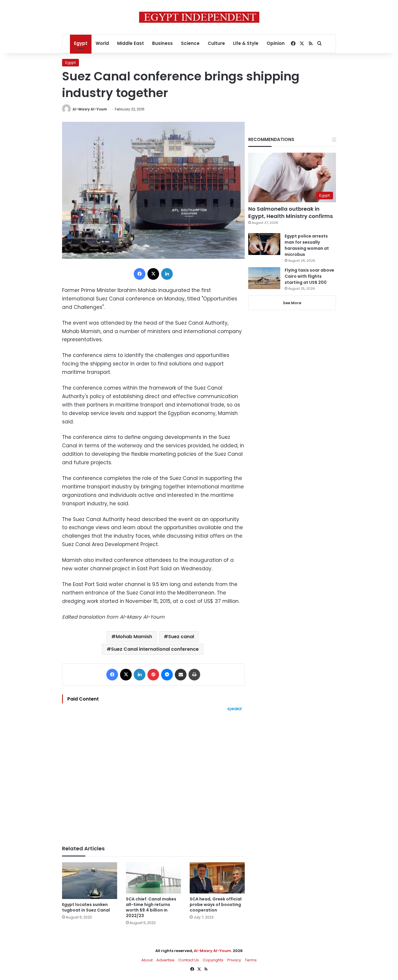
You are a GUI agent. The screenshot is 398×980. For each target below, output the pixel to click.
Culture (216, 43)
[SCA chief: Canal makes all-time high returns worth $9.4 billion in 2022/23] (153, 877)
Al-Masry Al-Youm (90, 109)
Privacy (234, 960)
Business (162, 43)
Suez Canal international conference (155, 649)
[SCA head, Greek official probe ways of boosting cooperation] (217, 877)
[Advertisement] (153, 775)
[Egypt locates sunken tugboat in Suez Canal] (89, 880)
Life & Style (245, 43)
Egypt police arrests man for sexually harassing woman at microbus (307, 245)
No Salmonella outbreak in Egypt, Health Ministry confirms (290, 212)
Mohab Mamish (134, 636)
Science (190, 43)
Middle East (130, 43)
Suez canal (181, 636)
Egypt (80, 43)
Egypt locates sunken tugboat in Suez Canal (86, 907)
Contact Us (188, 960)
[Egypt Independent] (199, 17)
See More (292, 303)
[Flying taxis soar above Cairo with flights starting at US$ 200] (264, 278)
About (147, 960)
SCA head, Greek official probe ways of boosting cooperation (216, 904)
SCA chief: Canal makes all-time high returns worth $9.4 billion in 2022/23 (151, 907)
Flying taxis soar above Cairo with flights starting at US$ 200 (309, 276)
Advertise (165, 960)
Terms (251, 960)
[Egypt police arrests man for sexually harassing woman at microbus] (264, 244)
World (102, 43)
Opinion (276, 43)
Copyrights (213, 960)
